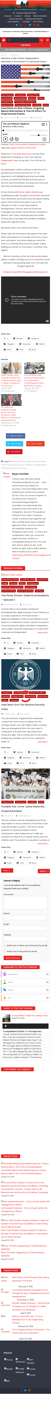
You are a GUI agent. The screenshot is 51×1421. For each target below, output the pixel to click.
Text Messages (40, 465)
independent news (9, 160)
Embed (42, 144)
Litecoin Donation (16, 19)
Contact (18, 16)
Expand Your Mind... (37, 693)
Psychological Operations (25, 102)
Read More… (43, 632)
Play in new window (18, 144)
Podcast (32, 98)
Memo (43, 461)
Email (28, 148)
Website (7, 935)
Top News (37, 105)
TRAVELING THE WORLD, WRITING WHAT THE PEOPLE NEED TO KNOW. (25, 32)
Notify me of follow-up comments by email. (27, 945)
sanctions (29, 465)
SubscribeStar (13, 21)
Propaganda (7, 102)
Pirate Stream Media (10, 579)
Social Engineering (22, 105)
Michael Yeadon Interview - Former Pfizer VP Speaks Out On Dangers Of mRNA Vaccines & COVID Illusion (31, 1306)
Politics (41, 98)
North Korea (6, 465)
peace (15, 465)
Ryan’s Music (38, 21)
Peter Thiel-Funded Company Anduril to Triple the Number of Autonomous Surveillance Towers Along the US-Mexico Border (24, 1233)
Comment (9, 894)
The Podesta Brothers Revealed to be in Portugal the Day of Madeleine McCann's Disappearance (30, 1293)
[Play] (6, 1026)
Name (7, 913)
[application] (25, 1026)
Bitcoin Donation (40, 16)
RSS (34, 148)
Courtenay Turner (28, 579)
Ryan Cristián (24, 118)
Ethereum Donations (34, 19)
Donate (27, 16)
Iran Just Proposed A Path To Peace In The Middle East (8, 870)
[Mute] (6, 1047)
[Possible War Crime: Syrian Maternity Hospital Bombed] (25, 784)
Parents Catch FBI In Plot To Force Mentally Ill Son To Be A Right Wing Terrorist (27, 1319)
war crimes (22, 468)
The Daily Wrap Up (21, 154)
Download (32, 144)
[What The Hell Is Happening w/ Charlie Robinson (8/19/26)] (21, 1370)
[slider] (7, 1052)
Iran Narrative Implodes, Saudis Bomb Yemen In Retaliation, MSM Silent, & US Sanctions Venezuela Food (11, 414)
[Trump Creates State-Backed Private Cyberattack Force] (31, 1375)
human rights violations (30, 461)
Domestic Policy (20, 693)
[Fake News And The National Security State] (25, 674)
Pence (21, 465)
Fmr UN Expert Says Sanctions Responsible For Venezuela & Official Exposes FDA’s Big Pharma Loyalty (34, 380)
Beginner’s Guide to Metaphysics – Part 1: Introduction (45, 871)
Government (7, 98)
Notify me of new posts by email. (22, 951)
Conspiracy (20, 95)
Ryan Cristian (7, 105)
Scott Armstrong (8, 591)
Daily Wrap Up (7, 95)
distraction (14, 461)
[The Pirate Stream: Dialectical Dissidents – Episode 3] (25, 575)
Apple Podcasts (18, 148)
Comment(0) (37, 118)
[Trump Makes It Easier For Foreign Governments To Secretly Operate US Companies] (31, 1369)
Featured (5, 696)
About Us (8, 16)
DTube (37, 259)
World (45, 105)
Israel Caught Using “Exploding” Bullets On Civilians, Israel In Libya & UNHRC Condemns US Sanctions (11, 380)
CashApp (26, 21)
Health (4, 583)
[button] (41, 40)
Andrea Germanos (24, 816)
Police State (42, 696)
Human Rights (20, 98)
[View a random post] (47, 40)
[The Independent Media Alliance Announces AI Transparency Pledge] (7, 1381)
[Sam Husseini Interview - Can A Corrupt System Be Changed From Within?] (32, 1361)
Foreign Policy (33, 95)
